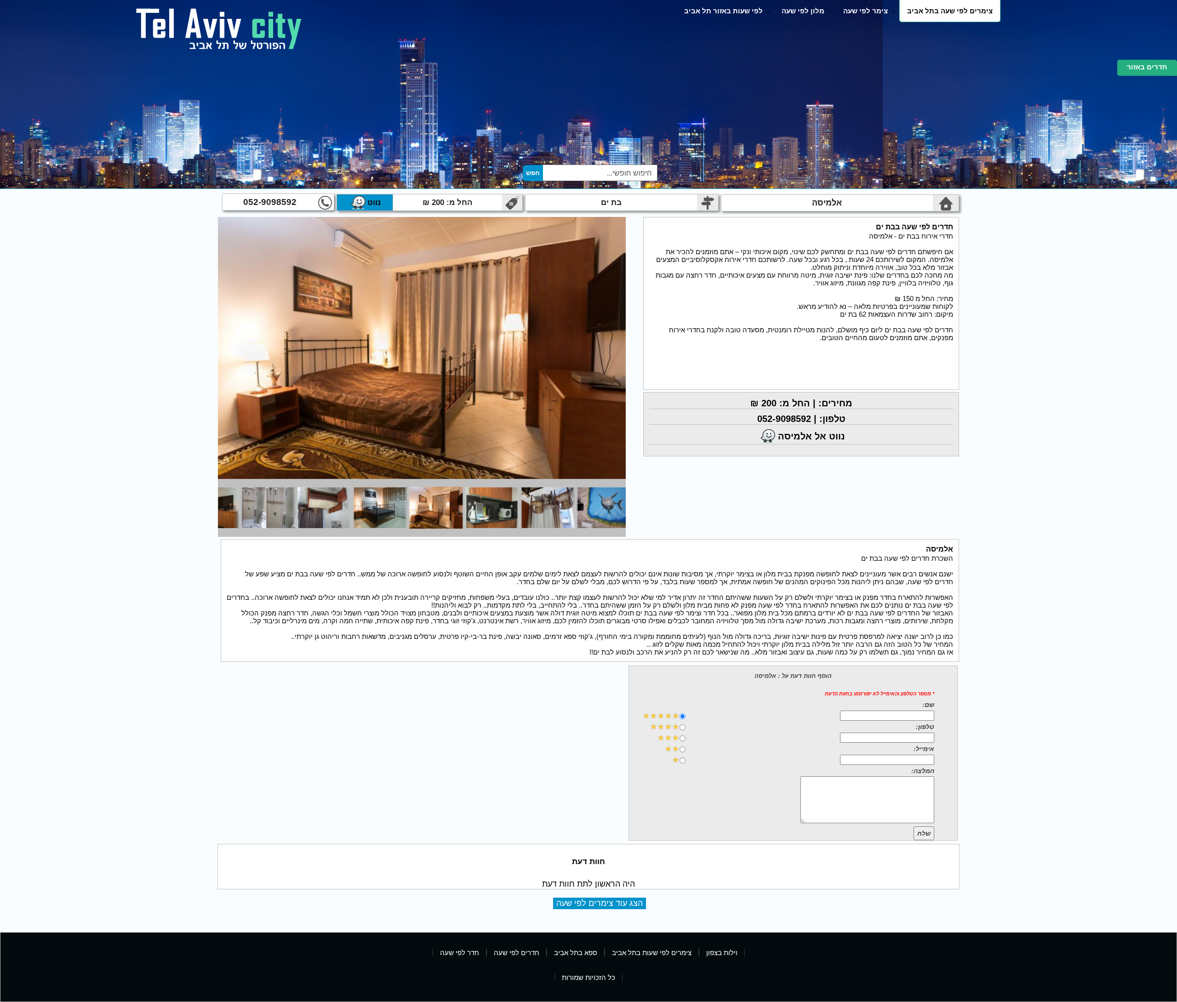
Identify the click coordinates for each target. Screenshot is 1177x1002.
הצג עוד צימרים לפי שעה (599, 903)
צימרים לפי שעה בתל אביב (950, 10)
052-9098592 (270, 202)
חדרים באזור (1147, 67)
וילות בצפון (721, 952)
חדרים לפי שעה (516, 952)
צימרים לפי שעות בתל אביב (651, 952)
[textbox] (599, 173)
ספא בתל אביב (575, 952)
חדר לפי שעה (459, 952)
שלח (924, 833)
